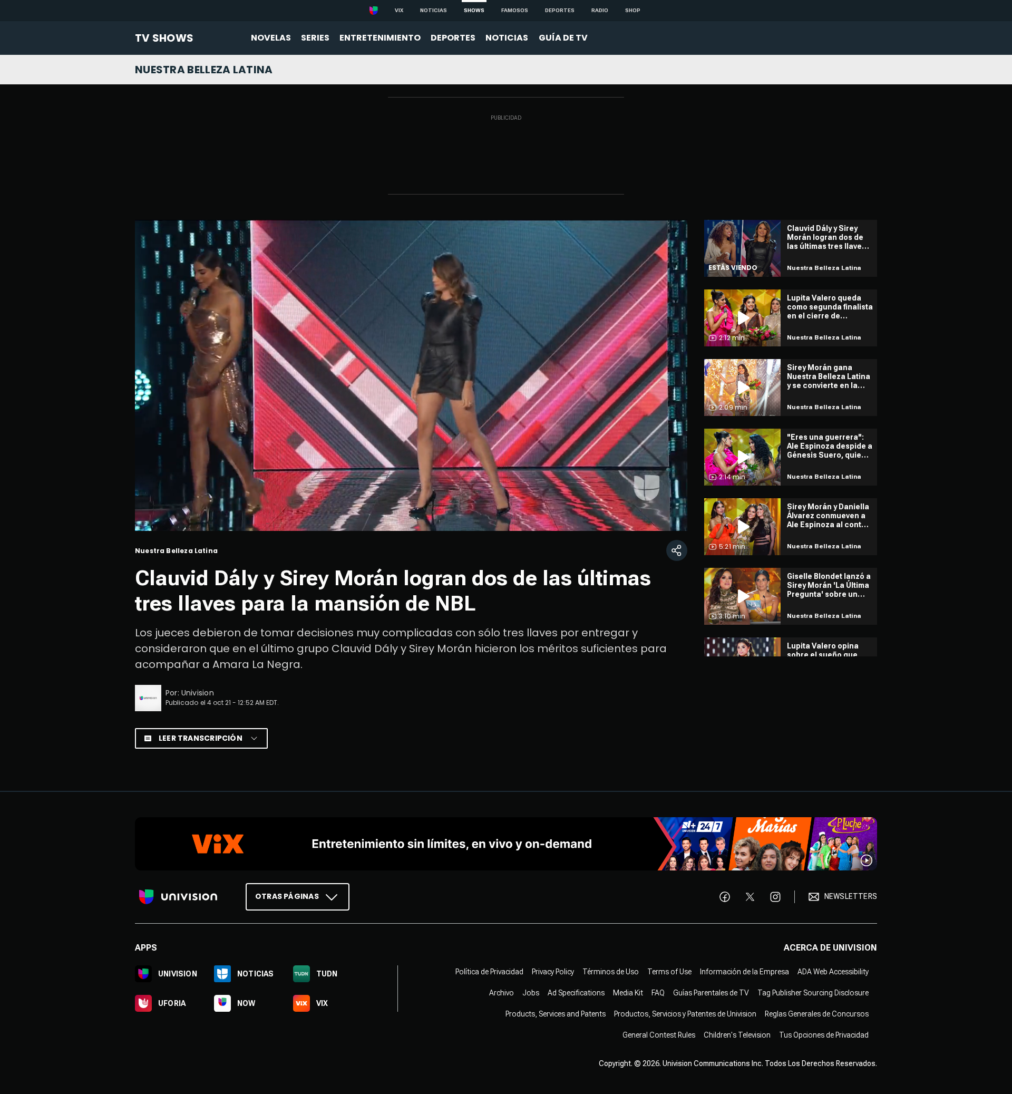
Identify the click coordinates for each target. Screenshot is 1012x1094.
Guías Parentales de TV (711, 992)
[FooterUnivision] (178, 896)
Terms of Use (669, 971)
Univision (197, 693)
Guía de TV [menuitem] (563, 38)
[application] (411, 375)
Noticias (433, 10)
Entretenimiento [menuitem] (380, 38)
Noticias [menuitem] (506, 38)
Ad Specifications (576, 992)
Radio (599, 10)
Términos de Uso (610, 971)
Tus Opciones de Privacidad (824, 1034)
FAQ (658, 992)
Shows (474, 10)
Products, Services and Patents (555, 1013)
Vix (399, 10)
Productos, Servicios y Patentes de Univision (685, 1013)
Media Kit (628, 992)
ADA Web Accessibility (833, 971)
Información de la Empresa (744, 971)
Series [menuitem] (315, 38)
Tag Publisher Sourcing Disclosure (813, 992)
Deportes (560, 10)
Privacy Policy (553, 971)
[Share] (676, 550)
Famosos (514, 10)
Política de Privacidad (489, 971)
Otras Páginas (287, 895)
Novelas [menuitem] (271, 38)
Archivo (501, 992)
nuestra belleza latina (204, 69)
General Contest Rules (658, 1034)
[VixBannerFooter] (506, 843)
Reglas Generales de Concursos (817, 1013)
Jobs (530, 992)
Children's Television (737, 1034)
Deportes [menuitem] (453, 38)
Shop (632, 10)
